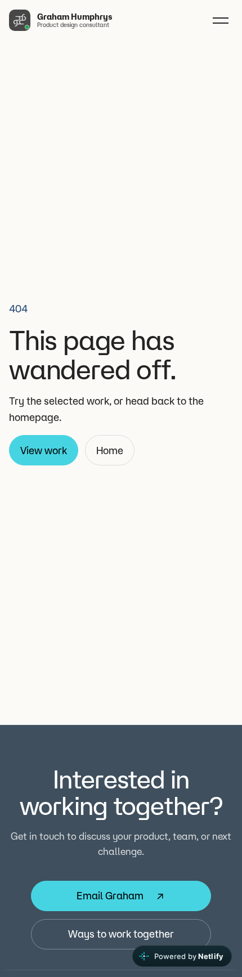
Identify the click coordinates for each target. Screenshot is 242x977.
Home (109, 450)
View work (43, 450)
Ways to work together (121, 933)
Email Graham (110, 895)
